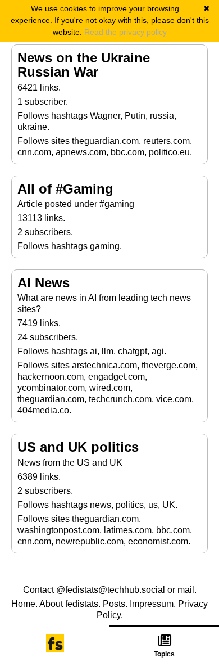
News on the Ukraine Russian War (83, 64)
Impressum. (153, 604)
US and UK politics (78, 446)
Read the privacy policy (125, 32)
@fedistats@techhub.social (110, 590)
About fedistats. (70, 604)
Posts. (115, 604)
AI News (43, 282)
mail (185, 590)
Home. (24, 604)
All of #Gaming (65, 188)
